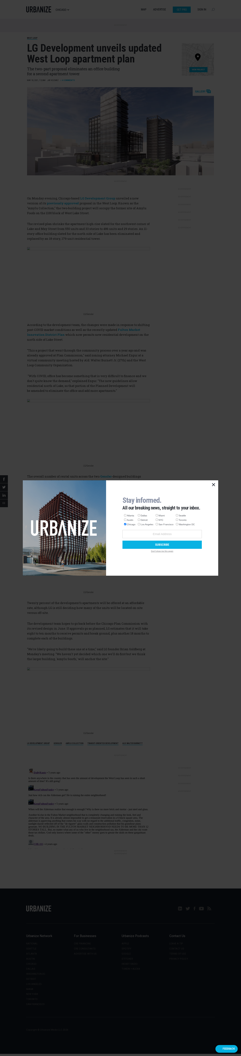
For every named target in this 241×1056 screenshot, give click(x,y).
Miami (162, 515)
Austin (130, 520)
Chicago (131, 524)
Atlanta (130, 515)
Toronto (183, 520)
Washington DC (187, 524)
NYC (161, 520)
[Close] (213, 485)
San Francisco (166, 524)
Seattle (182, 515)
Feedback (229, 1048)
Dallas (144, 515)
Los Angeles (147, 524)
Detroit (144, 520)
